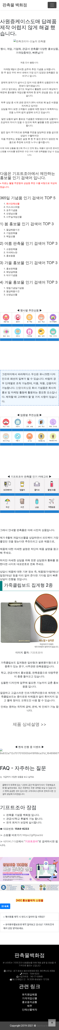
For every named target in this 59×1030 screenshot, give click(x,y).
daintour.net (43, 1025)
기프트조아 (36, 652)
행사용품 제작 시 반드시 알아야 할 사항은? (25, 916)
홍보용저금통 (29, 1002)
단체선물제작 (29, 1009)
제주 (29, 1005)
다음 (15, 841)
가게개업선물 (29, 998)
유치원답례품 (29, 994)
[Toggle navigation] (52, 5)
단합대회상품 (23, 387)
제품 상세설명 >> (29, 724)
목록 (6, 906)
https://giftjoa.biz (32, 835)
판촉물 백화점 (15, 5)
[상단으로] (52, 1023)
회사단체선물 (13, 203)
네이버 (7, 841)
